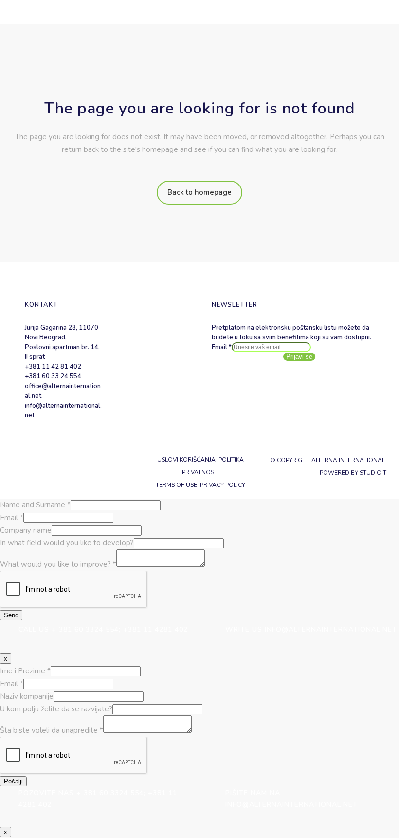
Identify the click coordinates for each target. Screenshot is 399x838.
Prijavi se (299, 356)
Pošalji (13, 781)
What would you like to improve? (58, 564)
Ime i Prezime (25, 671)
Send (11, 615)
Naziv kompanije (27, 696)
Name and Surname (35, 505)
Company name (26, 530)
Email (222, 347)
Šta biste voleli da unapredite (51, 730)
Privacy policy (222, 485)
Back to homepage (199, 192)
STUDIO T (373, 473)
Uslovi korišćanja (186, 460)
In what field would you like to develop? (67, 543)
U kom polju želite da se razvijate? (56, 709)
